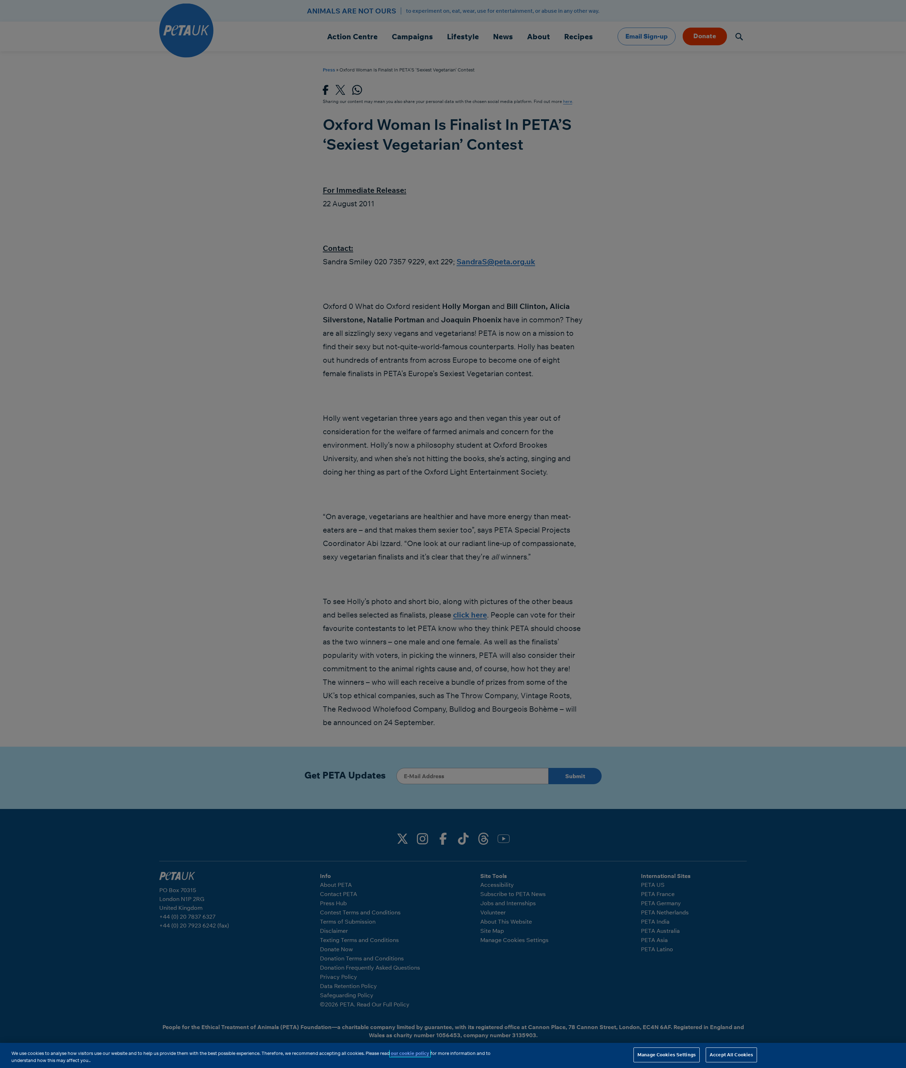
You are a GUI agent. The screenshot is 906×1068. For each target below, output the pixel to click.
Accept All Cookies (731, 1054)
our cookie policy (410, 1053)
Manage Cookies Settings (666, 1054)
